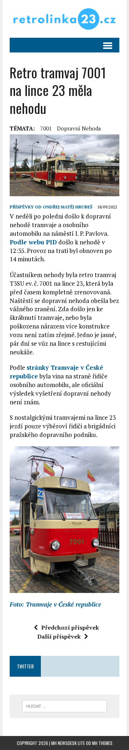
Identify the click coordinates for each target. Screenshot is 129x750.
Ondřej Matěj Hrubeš (67, 207)
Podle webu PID (33, 242)
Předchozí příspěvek (70, 627)
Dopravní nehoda (79, 128)
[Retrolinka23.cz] (64, 19)
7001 (46, 128)
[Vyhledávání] (64, 705)
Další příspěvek (59, 636)
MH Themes (102, 743)
